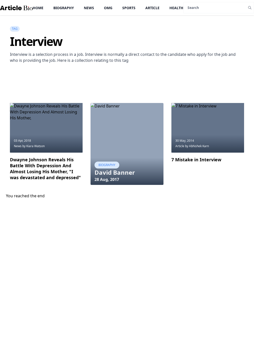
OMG (108, 7)
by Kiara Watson (33, 146)
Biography (63, 7)
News (89, 7)
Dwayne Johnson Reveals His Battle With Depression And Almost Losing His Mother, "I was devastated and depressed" (45, 168)
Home (38, 7)
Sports (128, 7)
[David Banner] (127, 144)
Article (152, 7)
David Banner (115, 172)
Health (176, 7)
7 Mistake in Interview (196, 160)
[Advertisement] (100, 90)
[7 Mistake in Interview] (207, 128)
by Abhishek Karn (197, 146)
